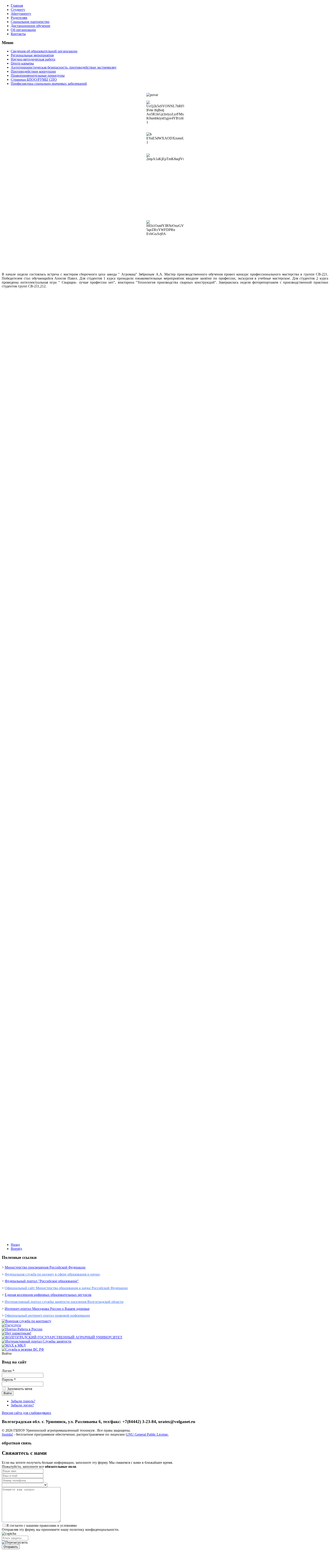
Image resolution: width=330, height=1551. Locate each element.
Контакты (18, 34)
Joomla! (7, 1434)
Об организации (23, 30)
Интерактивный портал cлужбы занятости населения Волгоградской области (64, 1302)
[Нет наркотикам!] (16, 1333)
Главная (17, 5)
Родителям (19, 18)
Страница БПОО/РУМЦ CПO (34, 79)
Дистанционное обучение (30, 26)
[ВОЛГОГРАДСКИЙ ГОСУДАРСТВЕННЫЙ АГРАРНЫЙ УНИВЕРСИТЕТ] (62, 1337)
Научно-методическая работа (33, 59)
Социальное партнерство (30, 22)
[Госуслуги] (11, 1325)
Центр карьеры (22, 63)
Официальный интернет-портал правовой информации (47, 1315)
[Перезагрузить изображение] (15, 1542)
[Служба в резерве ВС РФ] (23, 1349)
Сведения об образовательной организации (44, 51)
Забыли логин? (22, 1405)
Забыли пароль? (23, 1401)
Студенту (18, 9)
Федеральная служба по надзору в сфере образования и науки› (52, 1274)
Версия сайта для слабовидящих (26, 1413)
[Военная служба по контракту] (26, 1321)
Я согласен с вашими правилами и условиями (41, 1525)
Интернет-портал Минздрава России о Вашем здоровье (47, 1309)
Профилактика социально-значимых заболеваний (49, 83)
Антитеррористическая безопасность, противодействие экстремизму (64, 67)
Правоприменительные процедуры (38, 75)
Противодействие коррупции (33, 71)
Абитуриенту (21, 14)
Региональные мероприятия (32, 55)
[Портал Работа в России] (22, 1329)
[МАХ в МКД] (14, 1345)
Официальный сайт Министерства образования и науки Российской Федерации (66, 1288)
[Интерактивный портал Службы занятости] (36, 1341)
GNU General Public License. (147, 1434)
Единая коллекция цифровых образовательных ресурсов (48, 1295)
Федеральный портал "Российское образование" (42, 1281)
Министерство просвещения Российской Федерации (45, 1267)
